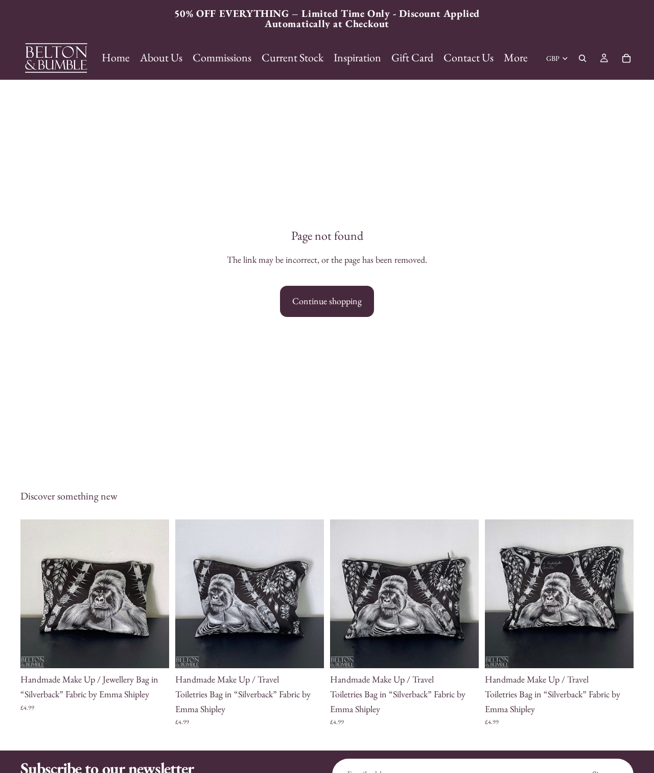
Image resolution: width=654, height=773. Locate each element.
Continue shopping (327, 301)
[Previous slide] (35, 594)
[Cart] (626, 58)
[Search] (582, 58)
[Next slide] (153, 594)
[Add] (153, 652)
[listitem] (516, 58)
